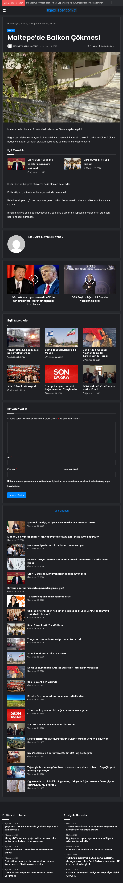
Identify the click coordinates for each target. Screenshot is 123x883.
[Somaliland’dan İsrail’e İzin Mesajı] (61, 337)
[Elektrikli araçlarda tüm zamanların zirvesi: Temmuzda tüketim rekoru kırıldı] (16, 564)
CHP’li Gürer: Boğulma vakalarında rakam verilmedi (40, 164)
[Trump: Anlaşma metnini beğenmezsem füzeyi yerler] (61, 374)
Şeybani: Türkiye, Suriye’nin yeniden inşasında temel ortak (61, 522)
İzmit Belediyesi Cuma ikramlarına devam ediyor (49, 2)
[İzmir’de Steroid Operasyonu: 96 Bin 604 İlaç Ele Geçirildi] (16, 757)
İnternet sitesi (71, 469)
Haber (24, 23)
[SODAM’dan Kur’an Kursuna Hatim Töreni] (99, 374)
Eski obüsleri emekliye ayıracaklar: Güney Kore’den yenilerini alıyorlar (67, 738)
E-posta (12, 469)
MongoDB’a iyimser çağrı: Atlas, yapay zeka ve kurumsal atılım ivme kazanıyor (53, 536)
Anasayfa (14, 23)
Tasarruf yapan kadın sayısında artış (49, 596)
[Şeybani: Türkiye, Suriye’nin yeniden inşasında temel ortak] (16, 527)
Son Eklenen (61, 510)
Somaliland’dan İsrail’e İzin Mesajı (61, 351)
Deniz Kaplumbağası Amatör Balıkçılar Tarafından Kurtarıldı (95, 353)
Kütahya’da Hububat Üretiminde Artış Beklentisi (55, 696)
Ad (9, 457)
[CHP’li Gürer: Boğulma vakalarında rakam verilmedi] (16, 164)
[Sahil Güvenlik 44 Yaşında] (23, 374)
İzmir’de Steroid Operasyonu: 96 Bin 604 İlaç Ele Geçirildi (60, 753)
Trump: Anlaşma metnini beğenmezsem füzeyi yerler (61, 388)
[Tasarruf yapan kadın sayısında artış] (16, 601)
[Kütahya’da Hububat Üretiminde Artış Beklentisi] (16, 701)
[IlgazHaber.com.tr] (61, 10)
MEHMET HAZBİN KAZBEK (25, 46)
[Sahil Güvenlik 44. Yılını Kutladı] (72, 164)
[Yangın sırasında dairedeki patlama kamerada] (23, 337)
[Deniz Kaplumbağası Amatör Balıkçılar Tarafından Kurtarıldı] (99, 337)
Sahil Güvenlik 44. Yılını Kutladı (45, 625)
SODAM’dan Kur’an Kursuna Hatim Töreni (99, 388)
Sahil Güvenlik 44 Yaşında (22, 386)
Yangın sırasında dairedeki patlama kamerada (23, 351)
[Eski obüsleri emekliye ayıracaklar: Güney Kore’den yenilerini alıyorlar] (16, 743)
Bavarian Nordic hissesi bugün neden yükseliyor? (35, 588)
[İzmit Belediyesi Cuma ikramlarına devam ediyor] (16, 550)
